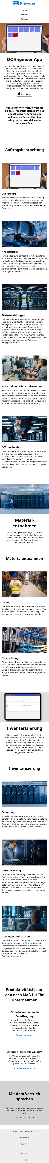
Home (24, 10)
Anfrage (24, 19)
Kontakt (24, 14)
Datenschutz (24, 1138)
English (24, 1160)
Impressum (24, 1144)
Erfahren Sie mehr (23, 1035)
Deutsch (24, 1154)
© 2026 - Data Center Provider (24, 1132)
